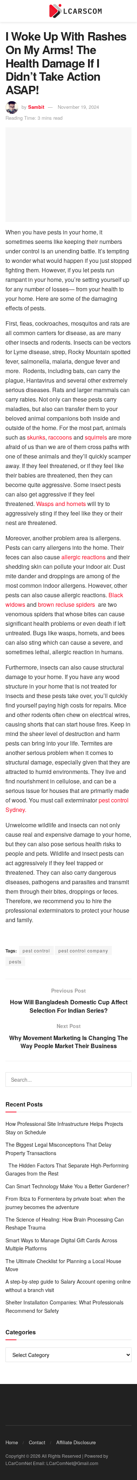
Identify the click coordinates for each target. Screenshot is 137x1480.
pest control (36, 950)
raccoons (60, 437)
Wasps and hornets (61, 503)
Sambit (36, 106)
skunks (36, 437)
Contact (37, 1442)
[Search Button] (124, 1079)
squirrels (96, 437)
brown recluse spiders (68, 604)
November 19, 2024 (78, 106)
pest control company (83, 950)
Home (11, 1442)
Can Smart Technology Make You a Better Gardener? (67, 1186)
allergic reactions (83, 557)
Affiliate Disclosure (76, 1442)
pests (15, 961)
